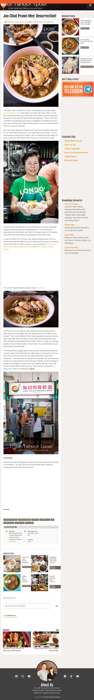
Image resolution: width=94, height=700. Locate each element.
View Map (12, 541)
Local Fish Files (71, 247)
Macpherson (84, 47)
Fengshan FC (85, 28)
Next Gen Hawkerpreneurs (76, 152)
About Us (47, 685)
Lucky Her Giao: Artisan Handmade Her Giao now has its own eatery (25, 560)
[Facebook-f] (16, 676)
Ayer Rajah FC (44, 519)
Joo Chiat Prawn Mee (11, 113)
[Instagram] (22, 676)
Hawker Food (20, 523)
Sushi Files (69, 235)
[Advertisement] (30, 268)
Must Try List (70, 145)
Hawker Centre (8, 523)
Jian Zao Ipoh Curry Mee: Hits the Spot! (86, 41)
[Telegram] (65, 676)
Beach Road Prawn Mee (22, 247)
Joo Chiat (35, 519)
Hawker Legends (72, 149)
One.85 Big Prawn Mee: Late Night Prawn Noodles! (86, 22)
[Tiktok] (71, 676)
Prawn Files (70, 225)
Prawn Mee (29, 523)
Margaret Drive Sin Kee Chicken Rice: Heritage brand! (86, 60)
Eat (52, 519)
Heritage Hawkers (24, 519)
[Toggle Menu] (90, 5)
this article (40, 288)
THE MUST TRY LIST (10, 519)
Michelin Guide (71, 160)
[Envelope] (77, 676)
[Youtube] (29, 676)
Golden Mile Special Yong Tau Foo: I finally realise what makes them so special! (25, 579)
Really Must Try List (73, 141)
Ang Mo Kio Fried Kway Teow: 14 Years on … (53, 579)
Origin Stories (71, 156)
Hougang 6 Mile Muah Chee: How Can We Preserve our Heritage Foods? (53, 560)
